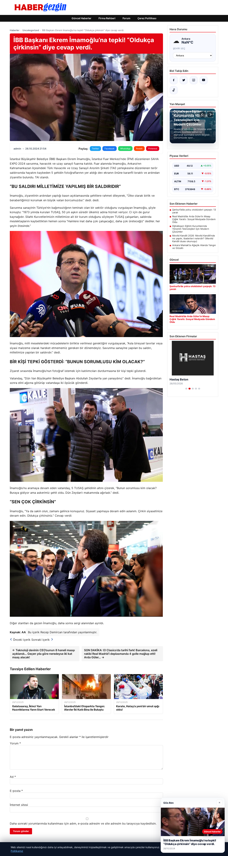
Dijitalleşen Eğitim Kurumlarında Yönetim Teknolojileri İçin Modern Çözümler (190, 229)
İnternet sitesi (19, 805)
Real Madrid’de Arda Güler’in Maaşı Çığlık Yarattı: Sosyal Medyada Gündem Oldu (194, 219)
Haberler (14, 30)
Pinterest (152, 148)
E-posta (16, 791)
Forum (126, 18)
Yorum (15, 743)
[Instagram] (194, 80)
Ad (13, 776)
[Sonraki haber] (210, 114)
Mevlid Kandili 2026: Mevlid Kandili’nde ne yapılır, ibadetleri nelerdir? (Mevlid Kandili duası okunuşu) (193, 238)
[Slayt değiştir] (186, 389)
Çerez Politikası (147, 18)
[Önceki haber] (203, 114)
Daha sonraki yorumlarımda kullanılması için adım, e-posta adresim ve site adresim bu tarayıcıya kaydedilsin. (83, 823)
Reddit (139, 148)
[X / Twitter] (184, 80)
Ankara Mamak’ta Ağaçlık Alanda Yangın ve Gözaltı (194, 246)
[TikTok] (174, 90)
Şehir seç (179, 48)
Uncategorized (30, 30)
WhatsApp (125, 148)
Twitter (95, 148)
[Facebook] (174, 80)
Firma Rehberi (107, 18)
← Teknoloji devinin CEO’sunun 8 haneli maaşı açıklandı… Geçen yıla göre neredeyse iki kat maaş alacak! (43, 653)
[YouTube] (204, 80)
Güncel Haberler (81, 18)
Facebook (110, 148)
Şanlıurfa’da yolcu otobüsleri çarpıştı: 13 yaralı (194, 211)
